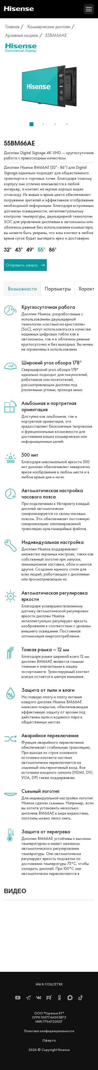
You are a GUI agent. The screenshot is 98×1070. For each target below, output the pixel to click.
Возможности (22, 288)
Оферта (49, 1040)
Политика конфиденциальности (49, 1031)
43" (19, 249)
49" (30, 249)
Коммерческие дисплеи (48, 27)
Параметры (58, 288)
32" (7, 249)
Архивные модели (21, 35)
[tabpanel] (49, 87)
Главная (12, 27)
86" (52, 249)
